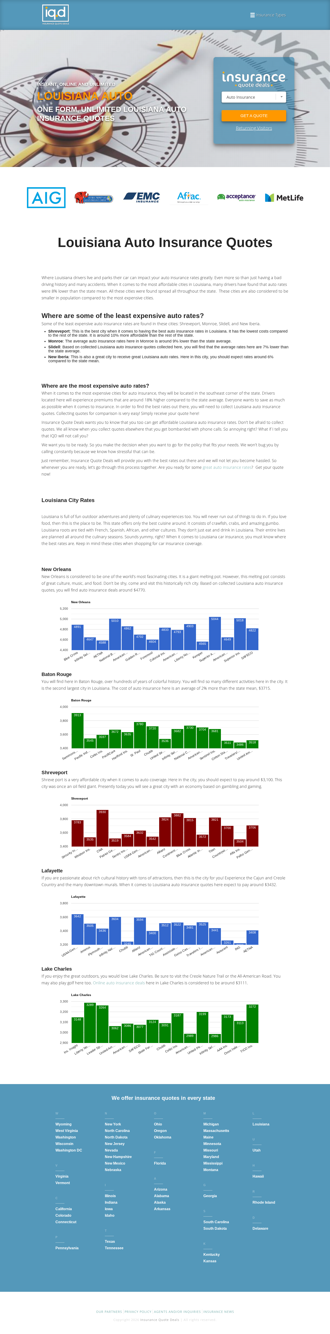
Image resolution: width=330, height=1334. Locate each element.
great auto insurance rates (227, 467)
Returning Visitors (254, 128)
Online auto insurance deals (119, 982)
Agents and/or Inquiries (177, 1312)
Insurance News (218, 1312)
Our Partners (109, 1312)
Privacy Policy (138, 1312)
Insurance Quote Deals (159, 1320)
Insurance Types (271, 15)
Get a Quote (254, 115)
